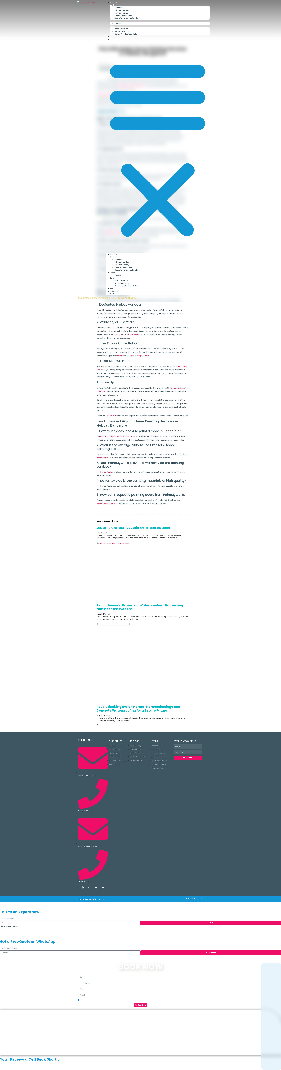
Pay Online (114, 39)
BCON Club (198, 898)
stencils (120, 355)
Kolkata (117, 23)
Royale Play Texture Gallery (126, 34)
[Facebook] (82, 887)
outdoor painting (133, 334)
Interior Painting (121, 10)
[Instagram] (89, 887)
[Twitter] (96, 887)
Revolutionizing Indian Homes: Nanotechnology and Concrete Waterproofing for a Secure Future (138, 709)
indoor (119, 334)
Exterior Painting (121, 13)
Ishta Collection (121, 29)
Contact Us (114, 42)
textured (130, 355)
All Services (119, 8)
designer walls (143, 355)
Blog (111, 37)
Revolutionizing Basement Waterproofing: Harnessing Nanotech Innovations (140, 607)
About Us (113, 2)
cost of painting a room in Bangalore (116, 436)
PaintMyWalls (111, 415)
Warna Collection (121, 31)
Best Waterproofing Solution (127, 18)
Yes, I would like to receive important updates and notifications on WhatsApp (109, 1000)
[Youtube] (103, 887)
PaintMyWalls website (106, 503)
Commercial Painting (123, 16)
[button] (158, 148)
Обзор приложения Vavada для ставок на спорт (133, 528)
